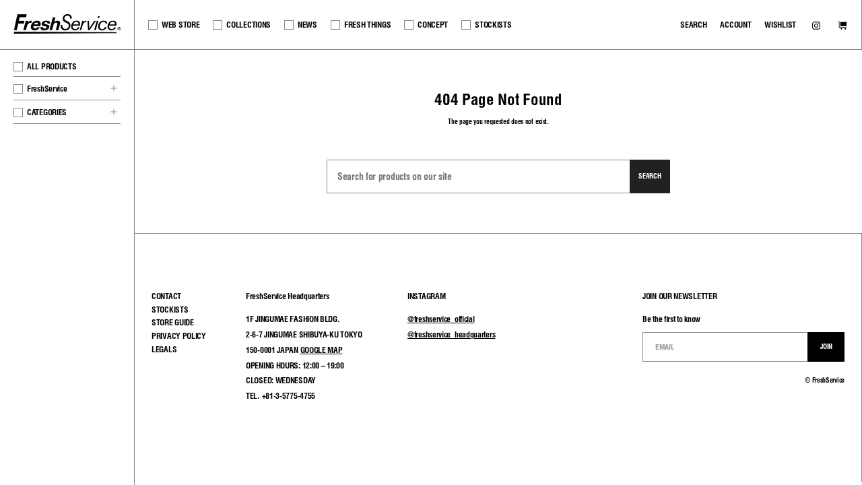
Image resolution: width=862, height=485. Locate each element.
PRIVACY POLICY (179, 336)
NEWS (307, 25)
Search (649, 176)
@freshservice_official (440, 319)
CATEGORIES (47, 112)
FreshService (47, 89)
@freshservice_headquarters (451, 334)
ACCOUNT (735, 25)
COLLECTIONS (248, 25)
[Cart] (842, 27)
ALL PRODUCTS (51, 66)
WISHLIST (780, 25)
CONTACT (166, 296)
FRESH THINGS (367, 25)
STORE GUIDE (173, 322)
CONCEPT (433, 25)
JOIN (826, 346)
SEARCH (693, 25)
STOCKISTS (493, 25)
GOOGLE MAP (321, 350)
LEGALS (164, 349)
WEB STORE (180, 25)
